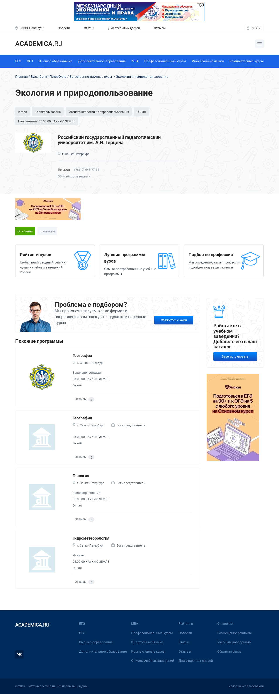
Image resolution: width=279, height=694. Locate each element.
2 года (22, 112)
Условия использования (246, 686)
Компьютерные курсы (247, 61)
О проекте (225, 624)
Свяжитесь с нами (174, 320)
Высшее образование (55, 61)
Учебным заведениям (234, 642)
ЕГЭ (18, 61)
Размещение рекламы (234, 633)
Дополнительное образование (102, 61)
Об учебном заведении (74, 176)
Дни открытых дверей (124, 28)
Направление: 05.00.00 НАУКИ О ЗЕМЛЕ (46, 121)
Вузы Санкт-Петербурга (48, 77)
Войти (256, 28)
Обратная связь (229, 651)
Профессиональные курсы (165, 61)
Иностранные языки (208, 61)
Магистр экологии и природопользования (98, 112)
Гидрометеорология (91, 538)
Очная (141, 112)
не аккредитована (48, 112)
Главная (21, 77)
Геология (81, 475)
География (82, 355)
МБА (135, 61)
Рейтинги (186, 624)
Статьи (89, 28)
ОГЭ (30, 61)
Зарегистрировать (235, 356)
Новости (64, 28)
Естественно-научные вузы (91, 77)
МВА (134, 624)
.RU (38, 43)
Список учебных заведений (152, 661)
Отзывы (160, 28)
